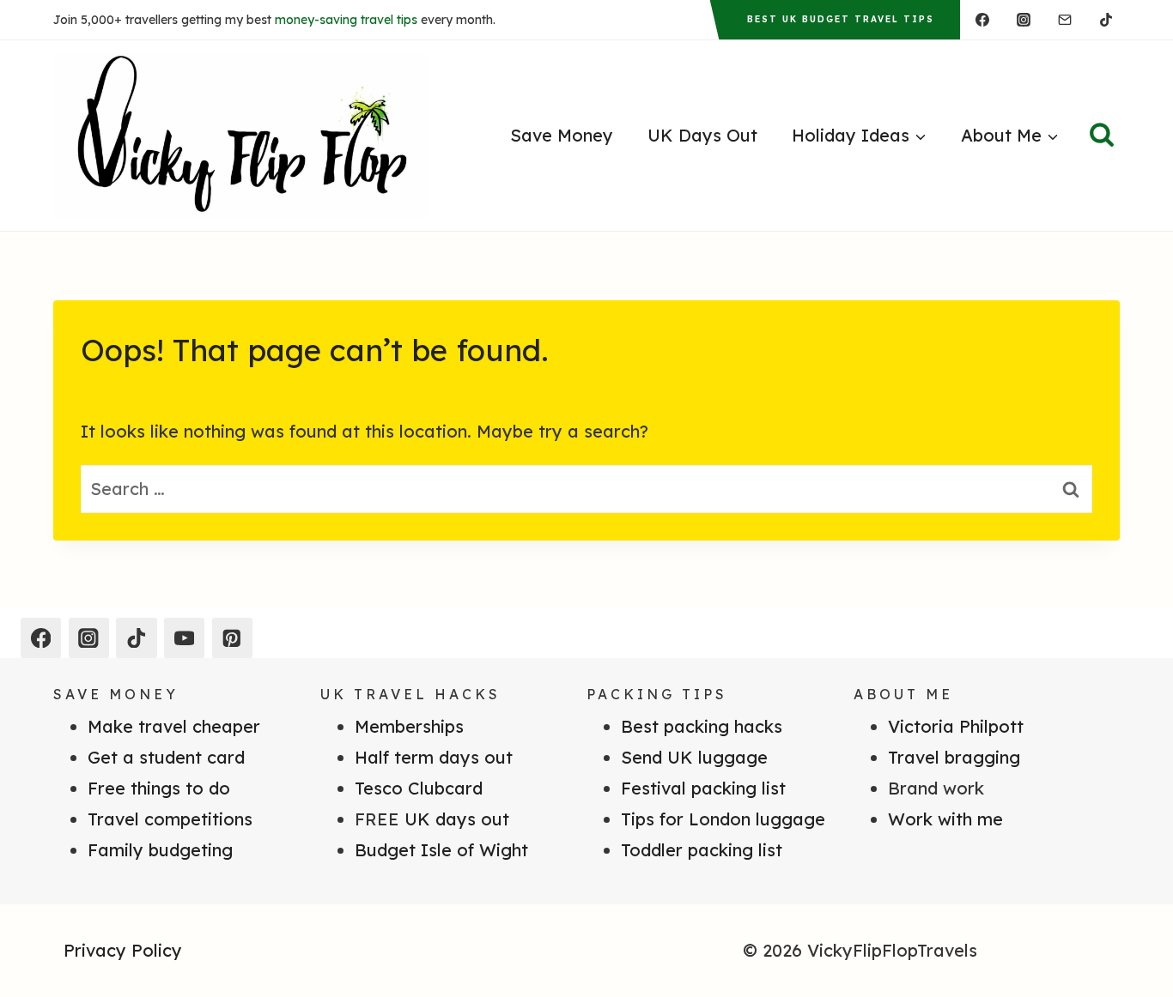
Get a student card (166, 757)
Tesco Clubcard (419, 788)
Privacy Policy (123, 950)
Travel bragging (954, 757)
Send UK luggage (694, 757)
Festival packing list (703, 788)
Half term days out (434, 757)
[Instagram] (1023, 19)
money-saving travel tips (346, 19)
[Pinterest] (232, 638)
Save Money (561, 135)
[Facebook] (982, 19)
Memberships (409, 726)
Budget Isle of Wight (441, 850)
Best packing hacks (701, 726)
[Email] (1065, 19)
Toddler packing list (701, 850)
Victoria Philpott (956, 726)
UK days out (456, 819)
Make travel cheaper (174, 726)
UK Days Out (702, 135)
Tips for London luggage (723, 819)
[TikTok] (1106, 19)
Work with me (945, 819)
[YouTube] (184, 638)
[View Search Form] (1102, 135)
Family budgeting (160, 850)
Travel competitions (170, 819)
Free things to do (159, 788)
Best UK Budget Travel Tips (840, 19)
